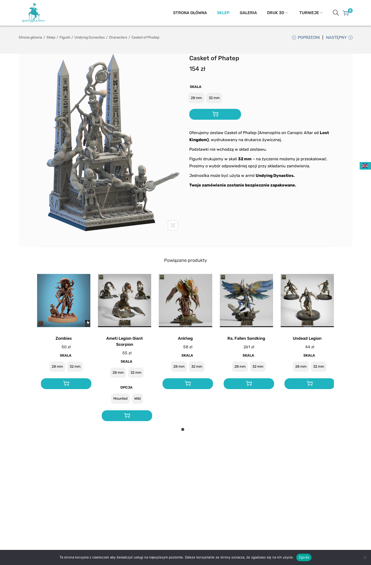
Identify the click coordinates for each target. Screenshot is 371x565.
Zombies (64, 338)
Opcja (126, 387)
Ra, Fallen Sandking (246, 338)
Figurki (65, 37)
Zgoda (304, 557)
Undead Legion (307, 338)
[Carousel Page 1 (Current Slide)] (182, 429)
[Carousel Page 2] (188, 429)
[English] (365, 165)
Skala (195, 87)
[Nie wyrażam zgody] (364, 557)
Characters (118, 37)
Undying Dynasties (89, 37)
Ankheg (185, 338)
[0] (346, 13)
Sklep (50, 37)
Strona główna (30, 37)
